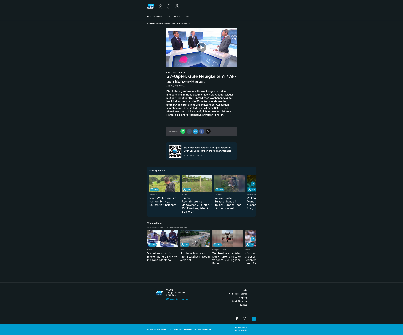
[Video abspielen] (201, 47)
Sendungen (157, 16)
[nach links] (150, 183)
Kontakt (243, 305)
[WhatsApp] (182, 131)
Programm (177, 16)
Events (186, 16)
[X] (208, 131)
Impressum (188, 329)
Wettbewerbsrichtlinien (202, 329)
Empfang (243, 297)
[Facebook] (201, 131)
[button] (189, 131)
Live (149, 16)
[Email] (195, 131)
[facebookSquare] (237, 319)
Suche (167, 16)
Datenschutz (177, 329)
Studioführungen (239, 301)
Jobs (245, 290)
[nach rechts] (253, 183)
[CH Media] (241, 330)
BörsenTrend (151, 23)
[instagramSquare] (244, 319)
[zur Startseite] (150, 6)
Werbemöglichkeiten (237, 294)
